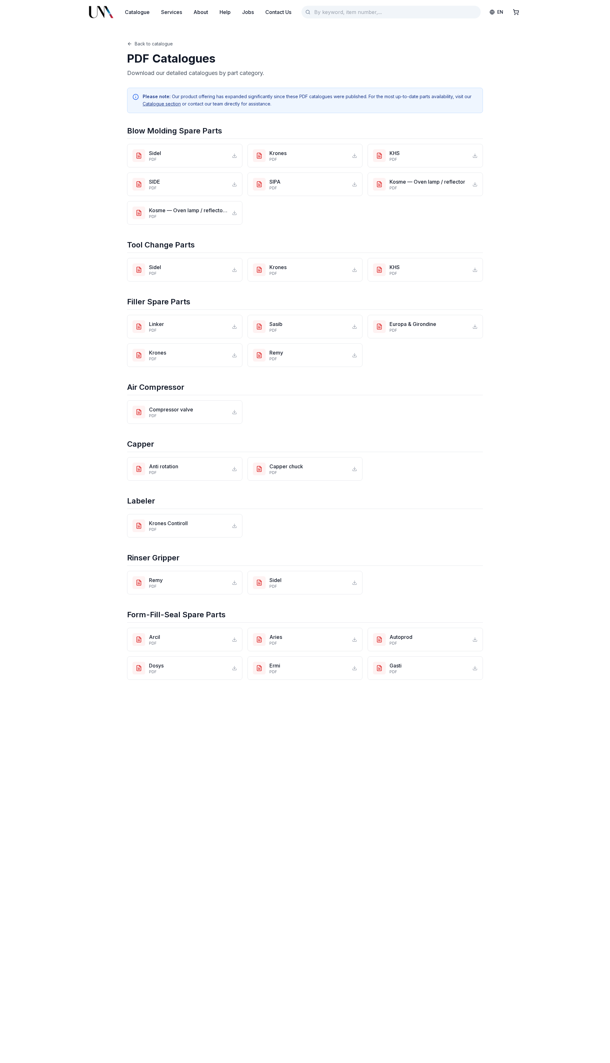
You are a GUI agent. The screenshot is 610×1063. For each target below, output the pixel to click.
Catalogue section (162, 103)
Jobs (248, 12)
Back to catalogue (154, 43)
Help (225, 12)
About (200, 12)
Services (171, 12)
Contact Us (278, 12)
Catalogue (137, 12)
